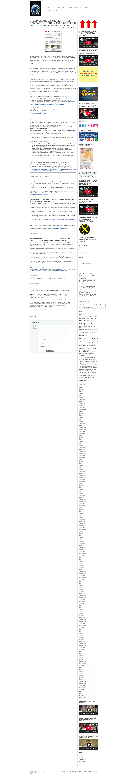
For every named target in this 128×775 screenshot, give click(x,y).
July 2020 (81, 533)
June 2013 (81, 693)
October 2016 (82, 623)
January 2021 (82, 521)
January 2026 (82, 401)
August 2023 (81, 459)
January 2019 (82, 569)
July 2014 (81, 667)
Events (80, 249)
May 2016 (81, 633)
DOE (92, 323)
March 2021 (81, 517)
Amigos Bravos (67, 101)
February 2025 (82, 423)
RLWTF (80, 364)
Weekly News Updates (83, 253)
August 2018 (81, 579)
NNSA (81, 355)
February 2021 (82, 519)
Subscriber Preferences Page (38, 227)
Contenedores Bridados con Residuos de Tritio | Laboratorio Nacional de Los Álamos (48, 262)
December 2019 (82, 547)
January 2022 (82, 497)
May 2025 (81, 417)
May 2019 (81, 561)
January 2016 (82, 641)
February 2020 (82, 543)
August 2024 (81, 435)
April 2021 (81, 515)
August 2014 (81, 665)
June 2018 (81, 583)
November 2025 (82, 405)
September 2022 (82, 481)
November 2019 (82, 549)
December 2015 (82, 643)
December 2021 (82, 499)
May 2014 (81, 671)
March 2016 (81, 637)
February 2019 (82, 567)
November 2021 (82, 501)
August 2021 (81, 507)
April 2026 (81, 395)
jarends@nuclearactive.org (43, 115)
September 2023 (82, 457)
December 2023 (82, 451)
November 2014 (82, 661)
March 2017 (81, 613)
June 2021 (81, 511)
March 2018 (81, 589)
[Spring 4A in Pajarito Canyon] (92, 307)
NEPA (90, 345)
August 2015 (81, 649)
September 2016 (82, 625)
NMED (92, 353)
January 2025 (82, 425)
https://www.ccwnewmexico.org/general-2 (39, 194)
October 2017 (82, 599)
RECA (95, 363)
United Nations (94, 375)
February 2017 (82, 615)
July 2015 (81, 651)
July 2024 (81, 437)
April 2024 (81, 443)
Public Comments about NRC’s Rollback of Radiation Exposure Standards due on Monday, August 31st (87, 282)
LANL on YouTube (34, 233)
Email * (43, 343)
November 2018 (82, 573)
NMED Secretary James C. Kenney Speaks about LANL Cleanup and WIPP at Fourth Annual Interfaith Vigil (88, 296)
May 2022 (81, 489)
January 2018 (82, 593)
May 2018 (81, 585)
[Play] (81, 46)
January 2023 (82, 473)
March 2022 (81, 493)
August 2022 (81, 483)
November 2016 (82, 621)
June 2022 (81, 487)
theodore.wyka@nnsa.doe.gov (38, 113)
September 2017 (82, 601)
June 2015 (81, 653)
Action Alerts (42, 27)
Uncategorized (82, 251)
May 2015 (81, 655)
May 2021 (81, 513)
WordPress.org (82, 761)
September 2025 (82, 409)
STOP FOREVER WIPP (87, 369)
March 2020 (81, 541)
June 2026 (81, 391)
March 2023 (81, 469)
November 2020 (82, 525)
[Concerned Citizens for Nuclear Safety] (35, 15)
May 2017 (81, 609)
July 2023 (81, 461)
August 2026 (81, 387)
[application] (88, 42)
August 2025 (81, 411)
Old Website (52, 10)
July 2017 (81, 605)
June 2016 (81, 631)
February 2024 (82, 447)
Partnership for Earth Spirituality (46, 104)
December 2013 (82, 681)
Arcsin (54, 772)
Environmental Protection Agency (88, 326)
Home (49, 7)
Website (43, 346)
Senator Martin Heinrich (88, 366)
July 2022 (81, 485)
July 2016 (81, 629)
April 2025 (81, 419)
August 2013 (81, 689)
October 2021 (82, 503)
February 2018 (82, 591)
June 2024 (81, 439)
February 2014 (82, 677)
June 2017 (81, 607)
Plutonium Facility (87, 359)
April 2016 (81, 635)
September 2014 (82, 663)
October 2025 (82, 407)
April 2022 (81, 491)
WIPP (85, 381)
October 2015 (82, 647)
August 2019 (81, 555)
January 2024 (82, 449)
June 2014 (81, 669)
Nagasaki (81, 341)
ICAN (85, 329)
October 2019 (82, 551)
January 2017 (82, 617)
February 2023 (82, 471)
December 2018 (82, 571)
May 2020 (81, 537)
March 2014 (81, 675)
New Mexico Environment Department (87, 348)
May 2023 (81, 465)
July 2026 (81, 389)
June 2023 (81, 463)
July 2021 (81, 509)
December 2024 (82, 427)
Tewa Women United (59, 104)
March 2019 (81, 565)
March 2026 (81, 397)
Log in (80, 755)
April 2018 (81, 587)
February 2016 (82, 639)
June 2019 (81, 559)
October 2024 (82, 431)
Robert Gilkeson (75, 7)
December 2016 (82, 619)
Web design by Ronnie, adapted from (45, 772)
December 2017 (82, 595)
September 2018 (82, 577)
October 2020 (82, 527)
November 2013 (82, 683)
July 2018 (81, 581)
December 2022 (82, 475)
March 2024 (81, 445)
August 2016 (81, 627)
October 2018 (82, 575)
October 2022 (82, 479)
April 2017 (81, 611)
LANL (92, 332)
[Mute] (94, 46)
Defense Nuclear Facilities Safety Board (87, 318)
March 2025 (81, 421)
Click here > (82, 241)
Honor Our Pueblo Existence (62, 103)
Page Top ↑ (95, 771)
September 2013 (82, 687)
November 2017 (82, 597)
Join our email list (60, 7)
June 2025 (81, 415)
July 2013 (81, 691)
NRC (84, 355)
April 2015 (81, 657)
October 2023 (82, 455)
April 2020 (81, 539)
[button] (89, 710)
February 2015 (82, 659)
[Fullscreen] (96, 46)
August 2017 (81, 603)
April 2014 (81, 673)
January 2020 (82, 545)
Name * (43, 339)
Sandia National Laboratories (87, 364)
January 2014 (82, 679)
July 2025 (81, 413)
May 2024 (81, 441)
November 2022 (82, 477)
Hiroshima (84, 328)
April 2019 (81, 563)
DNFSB (88, 324)
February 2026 (82, 399)
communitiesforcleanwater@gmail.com (50, 109)
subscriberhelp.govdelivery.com (60, 228)
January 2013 (82, 697)
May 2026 (81, 393)
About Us (86, 7)
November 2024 (82, 429)
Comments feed (82, 759)
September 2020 (82, 529)
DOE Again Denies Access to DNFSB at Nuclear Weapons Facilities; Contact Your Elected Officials (87, 277)
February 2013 (82, 695)
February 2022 (82, 495)
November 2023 (82, 453)
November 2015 (82, 645)
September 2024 (82, 433)
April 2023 (81, 467)
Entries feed (81, 757)
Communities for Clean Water (36, 98)
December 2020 (82, 523)
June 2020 (81, 535)
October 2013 (82, 685)
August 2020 (81, 531)
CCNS (81, 315)
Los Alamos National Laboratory (57, 231)
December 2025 (82, 403)
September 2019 (82, 553)
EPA (80, 328)
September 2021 (82, 505)
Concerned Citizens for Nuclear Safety (47, 103)
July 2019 (81, 557)
